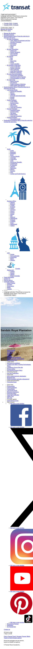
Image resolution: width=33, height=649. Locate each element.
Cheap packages (12, 387)
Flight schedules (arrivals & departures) (18, 379)
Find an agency (8, 280)
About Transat (11, 350)
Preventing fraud (11, 382)
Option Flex (10, 396)
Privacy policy (11, 369)
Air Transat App (11, 626)
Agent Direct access (12, 400)
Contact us (7, 629)
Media (9, 354)
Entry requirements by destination (16, 376)
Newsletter (10, 625)
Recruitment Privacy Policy (14, 370)
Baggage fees (11, 377)
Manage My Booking (6, 29)
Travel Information (9, 277)
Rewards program (9, 34)
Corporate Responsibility (14, 357)
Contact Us (7, 278)
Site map (9, 397)
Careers (9, 356)
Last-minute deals (12, 390)
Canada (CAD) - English (11, 23)
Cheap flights (11, 389)
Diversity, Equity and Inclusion (15, 358)
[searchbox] (11, 290)
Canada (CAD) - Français (11, 25)
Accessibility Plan (12, 360)
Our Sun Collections (13, 373)
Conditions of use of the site (15, 367)
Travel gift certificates (13, 395)
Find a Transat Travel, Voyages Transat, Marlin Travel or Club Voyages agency (17, 637)
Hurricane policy (11, 393)
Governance (10, 351)
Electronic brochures (13, 392)
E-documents (11, 386)
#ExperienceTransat (13, 624)
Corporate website (9, 281)
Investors (9, 353)
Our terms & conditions (13, 363)
